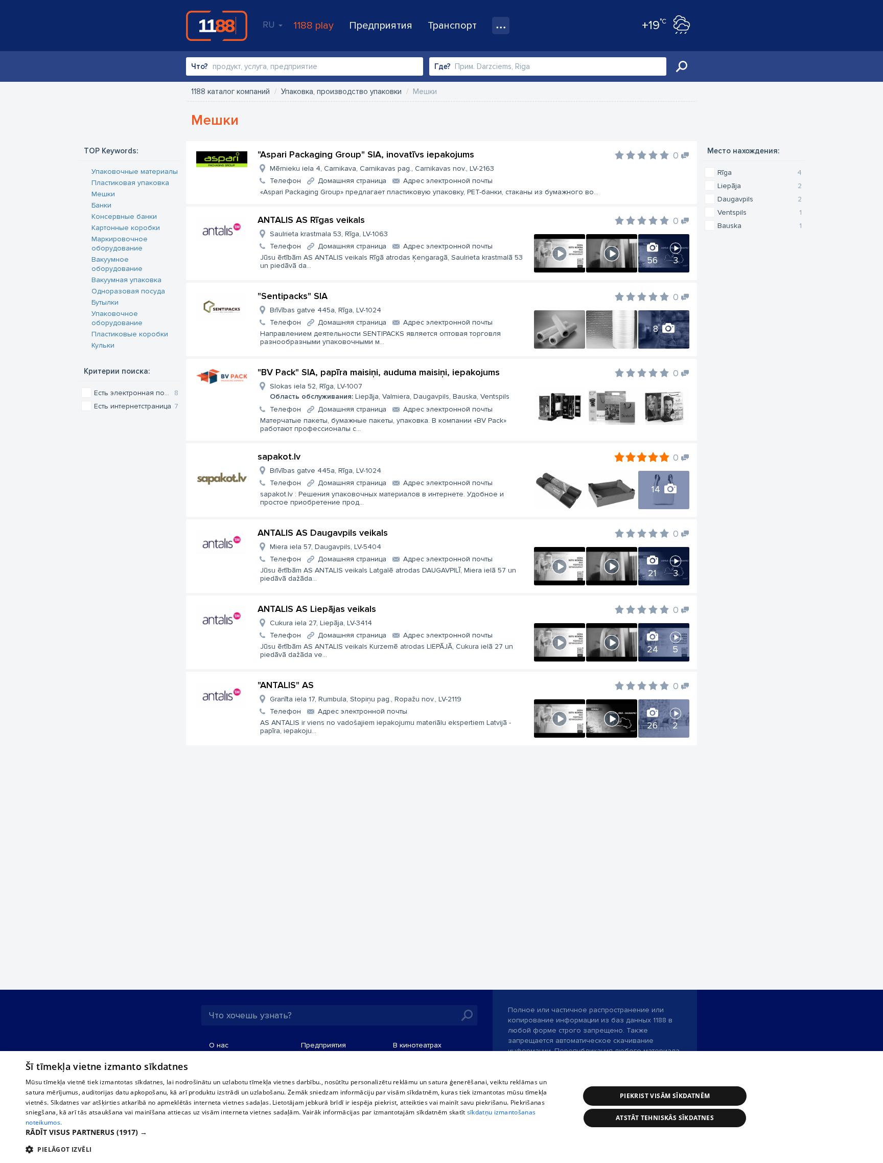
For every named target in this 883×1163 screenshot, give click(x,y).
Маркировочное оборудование (119, 244)
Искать (681, 66)
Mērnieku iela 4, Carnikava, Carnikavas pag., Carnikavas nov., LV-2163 (382, 168)
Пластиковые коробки (129, 334)
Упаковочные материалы (134, 171)
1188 (216, 25)
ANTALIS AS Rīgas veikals (311, 219)
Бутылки (105, 302)
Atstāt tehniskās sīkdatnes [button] (665, 1117)
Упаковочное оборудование (117, 318)
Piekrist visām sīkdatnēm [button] (665, 1095)
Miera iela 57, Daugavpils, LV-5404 (325, 546)
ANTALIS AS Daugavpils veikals (323, 532)
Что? (199, 66)
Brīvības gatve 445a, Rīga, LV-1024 (325, 310)
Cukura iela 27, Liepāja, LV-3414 (321, 623)
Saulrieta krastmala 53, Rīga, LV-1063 (329, 234)
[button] (294, 1132)
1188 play (313, 25)
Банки (101, 205)
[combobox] (304, 66)
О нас (218, 1045)
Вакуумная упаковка (126, 280)
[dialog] (441, 1107)
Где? (442, 66)
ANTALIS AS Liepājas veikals (317, 608)
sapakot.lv (279, 456)
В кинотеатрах (417, 1045)
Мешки (103, 194)
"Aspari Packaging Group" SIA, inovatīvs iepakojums (366, 154)
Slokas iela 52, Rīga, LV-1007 (389, 391)
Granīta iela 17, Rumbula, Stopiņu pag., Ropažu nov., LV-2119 (365, 699)
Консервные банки (124, 216)
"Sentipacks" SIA (293, 296)
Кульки (102, 345)
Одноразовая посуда (128, 291)
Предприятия (380, 25)
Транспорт (452, 25)
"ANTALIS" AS (286, 685)
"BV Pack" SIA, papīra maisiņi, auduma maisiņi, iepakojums (379, 372)
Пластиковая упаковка (130, 182)
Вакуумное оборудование (117, 264)
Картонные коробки (125, 227)
